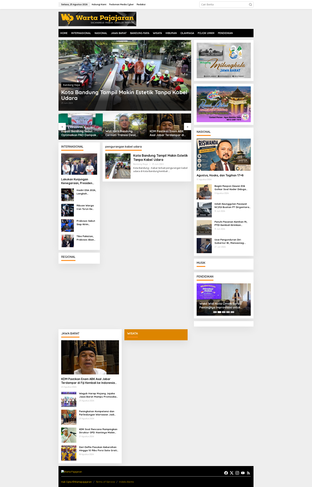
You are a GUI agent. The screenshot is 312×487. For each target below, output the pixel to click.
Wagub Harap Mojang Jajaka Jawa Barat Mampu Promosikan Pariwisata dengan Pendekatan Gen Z (98, 395)
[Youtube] (242, 473)
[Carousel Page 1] (215, 312)
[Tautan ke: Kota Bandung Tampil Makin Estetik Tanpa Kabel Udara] (124, 75)
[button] (250, 4)
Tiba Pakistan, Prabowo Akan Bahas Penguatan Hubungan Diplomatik (85, 238)
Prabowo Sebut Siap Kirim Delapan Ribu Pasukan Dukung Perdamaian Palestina (86, 222)
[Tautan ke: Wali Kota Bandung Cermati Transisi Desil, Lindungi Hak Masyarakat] (80, 126)
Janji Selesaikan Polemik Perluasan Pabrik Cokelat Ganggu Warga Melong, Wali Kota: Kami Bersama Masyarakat (167, 133)
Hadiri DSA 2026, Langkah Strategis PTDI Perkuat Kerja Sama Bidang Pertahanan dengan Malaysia (86, 192)
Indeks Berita (126, 481)
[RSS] (248, 473)
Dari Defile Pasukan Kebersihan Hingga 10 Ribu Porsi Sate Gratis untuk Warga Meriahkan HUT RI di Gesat (98, 449)
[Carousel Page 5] (232, 312)
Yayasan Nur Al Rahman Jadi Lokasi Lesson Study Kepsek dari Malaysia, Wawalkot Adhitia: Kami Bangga (222, 305)
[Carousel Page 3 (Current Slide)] (224, 312)
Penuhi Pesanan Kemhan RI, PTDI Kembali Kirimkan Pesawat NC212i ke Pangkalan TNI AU (232, 223)
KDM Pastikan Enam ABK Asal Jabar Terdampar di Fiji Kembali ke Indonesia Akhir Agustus (122, 133)
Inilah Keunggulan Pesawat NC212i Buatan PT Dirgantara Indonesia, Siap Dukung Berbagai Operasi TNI (231, 205)
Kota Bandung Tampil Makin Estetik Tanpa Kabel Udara (124, 95)
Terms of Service (105, 481)
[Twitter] (231, 473)
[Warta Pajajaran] (97, 18)
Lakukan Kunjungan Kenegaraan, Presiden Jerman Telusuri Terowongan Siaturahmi (78, 181)
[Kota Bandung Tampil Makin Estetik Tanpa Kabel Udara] (169, 171)
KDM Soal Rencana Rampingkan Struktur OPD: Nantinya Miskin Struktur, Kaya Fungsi (98, 431)
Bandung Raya (71, 85)
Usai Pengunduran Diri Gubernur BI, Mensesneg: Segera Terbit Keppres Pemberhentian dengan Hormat (229, 241)
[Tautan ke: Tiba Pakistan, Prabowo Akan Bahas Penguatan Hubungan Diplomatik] (67, 240)
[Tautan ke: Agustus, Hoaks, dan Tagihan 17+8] (224, 155)
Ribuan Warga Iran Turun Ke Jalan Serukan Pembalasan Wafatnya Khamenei (85, 207)
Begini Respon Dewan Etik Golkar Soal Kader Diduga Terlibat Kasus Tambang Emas (232, 187)
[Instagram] (237, 473)
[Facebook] (226, 473)
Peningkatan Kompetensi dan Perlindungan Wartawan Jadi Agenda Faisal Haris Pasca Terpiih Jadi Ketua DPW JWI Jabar (96, 413)
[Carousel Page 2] (219, 312)
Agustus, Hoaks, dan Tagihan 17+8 (220, 175)
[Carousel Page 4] (228, 312)
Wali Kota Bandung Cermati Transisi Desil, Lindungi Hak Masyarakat (79, 133)
